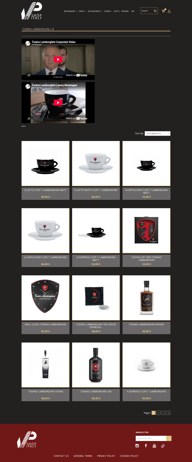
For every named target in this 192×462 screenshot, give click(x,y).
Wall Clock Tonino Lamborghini (45, 324)
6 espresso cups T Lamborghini (146, 391)
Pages (147, 413)
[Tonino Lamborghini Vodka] (45, 365)
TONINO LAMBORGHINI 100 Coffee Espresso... (96, 326)
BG (133, 11)
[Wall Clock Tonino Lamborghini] (45, 297)
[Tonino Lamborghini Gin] (96, 365)
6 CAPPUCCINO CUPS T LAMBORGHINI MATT (146, 191)
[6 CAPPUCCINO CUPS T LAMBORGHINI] (45, 230)
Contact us (61, 455)
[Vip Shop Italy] (31, 11)
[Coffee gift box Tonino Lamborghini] (146, 230)
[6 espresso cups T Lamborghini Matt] (96, 230)
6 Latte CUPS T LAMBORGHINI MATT (45, 190)
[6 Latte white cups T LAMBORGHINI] (96, 163)
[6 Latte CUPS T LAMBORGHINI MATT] (45, 163)
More (24, 126)
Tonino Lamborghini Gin (96, 391)
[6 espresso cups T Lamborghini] (146, 365)
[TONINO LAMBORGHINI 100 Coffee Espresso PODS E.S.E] (96, 297)
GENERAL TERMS (83, 455)
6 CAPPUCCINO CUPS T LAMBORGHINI (45, 257)
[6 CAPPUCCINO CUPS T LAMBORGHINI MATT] (146, 163)
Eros (81, 11)
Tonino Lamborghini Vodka (45, 391)
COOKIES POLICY (129, 455)
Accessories (94, 11)
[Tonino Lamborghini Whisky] (146, 297)
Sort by (139, 133)
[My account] (169, 11)
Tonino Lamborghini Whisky (146, 324)
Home (107, 11)
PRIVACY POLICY (106, 455)
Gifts (116, 11)
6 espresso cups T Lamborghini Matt (96, 259)
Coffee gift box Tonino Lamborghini (146, 259)
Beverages (69, 11)
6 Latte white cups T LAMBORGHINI (95, 190)
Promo (125, 11)
